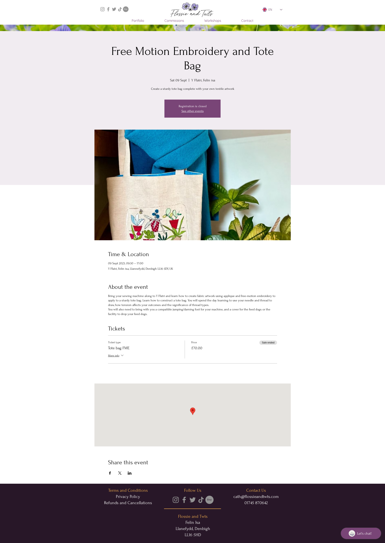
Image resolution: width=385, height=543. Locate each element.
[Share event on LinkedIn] (130, 473)
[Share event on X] (120, 473)
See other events (192, 111)
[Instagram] (102, 9)
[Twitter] (114, 9)
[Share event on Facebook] (110, 473)
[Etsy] (126, 9)
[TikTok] (120, 9)
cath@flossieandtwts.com (256, 496)
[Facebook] (108, 9)
